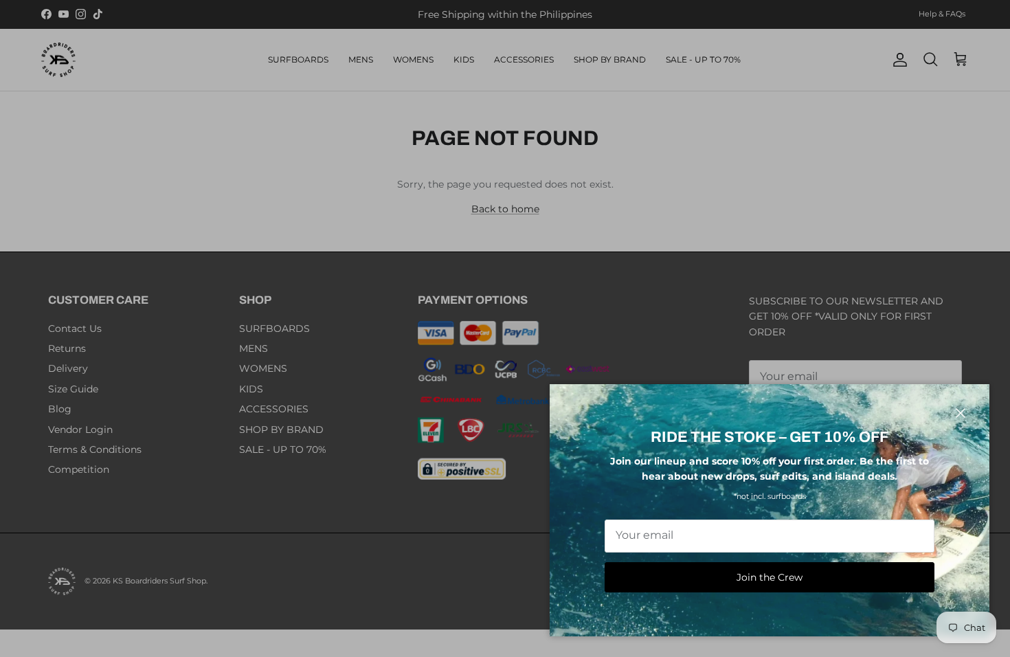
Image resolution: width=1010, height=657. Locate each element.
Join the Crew (770, 577)
